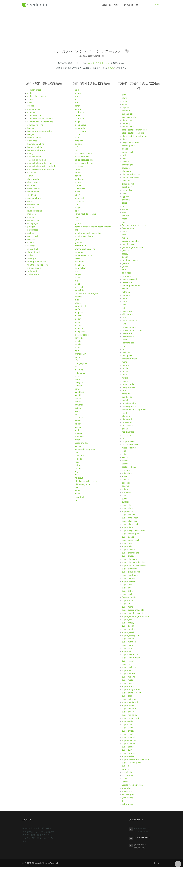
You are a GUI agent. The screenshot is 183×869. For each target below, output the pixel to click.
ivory (124, 301)
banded (30, 128)
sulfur (124, 495)
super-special (128, 737)
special (125, 479)
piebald (30, 233)
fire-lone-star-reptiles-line (134, 225)
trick (77, 462)
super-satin (127, 724)
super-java (127, 648)
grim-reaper (127, 273)
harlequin (79, 252)
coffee (78, 175)
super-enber (127, 591)
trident (125, 778)
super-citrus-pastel (131, 572)
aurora (78, 109)
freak (77, 217)
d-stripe (31, 185)
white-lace (127, 791)
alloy (124, 94)
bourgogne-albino (35, 144)
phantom (126, 416)
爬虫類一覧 (106, 5)
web (77, 474)
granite (125, 263)
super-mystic (128, 683)
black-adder (80, 125)
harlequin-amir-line (83, 255)
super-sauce (127, 727)
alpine (30, 99)
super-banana (128, 514)
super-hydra (127, 645)
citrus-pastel (128, 184)
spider (78, 424)
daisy (77, 195)
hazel (77, 258)
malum (78, 325)
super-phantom (129, 708)
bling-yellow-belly (130, 142)
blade (124, 139)
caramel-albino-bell (36, 160)
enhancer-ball (33, 188)
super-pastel (128, 705)
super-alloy (127, 505)
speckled (126, 483)
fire (123, 222)
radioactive (80, 373)
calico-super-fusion (84, 163)
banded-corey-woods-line (39, 131)
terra (77, 452)
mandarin (79, 328)
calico (77, 150)
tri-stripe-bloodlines (36, 261)
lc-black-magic (129, 327)
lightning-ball (128, 342)
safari (77, 389)
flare (124, 234)
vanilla (125, 781)
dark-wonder (33, 179)
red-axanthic (128, 432)
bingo (77, 121)
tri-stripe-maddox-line (37, 265)
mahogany (127, 355)
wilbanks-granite (82, 484)
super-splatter (128, 746)
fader (124, 218)
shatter (78, 398)
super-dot (126, 587)
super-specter (128, 743)
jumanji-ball (80, 290)
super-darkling (129, 581)
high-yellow (80, 268)
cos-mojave (127, 190)
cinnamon (126, 180)
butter (125, 155)
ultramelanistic (34, 268)
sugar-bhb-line (81, 443)
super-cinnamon (129, 568)
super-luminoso (129, 667)
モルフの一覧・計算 (130, 5)
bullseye (78, 144)
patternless (32, 230)
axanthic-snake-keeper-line (40, 121)
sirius (77, 414)
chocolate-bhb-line (131, 177)
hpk (76, 271)
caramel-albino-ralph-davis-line (42, 166)
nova (77, 350)
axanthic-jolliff (34, 115)
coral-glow (127, 187)
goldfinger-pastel (130, 260)
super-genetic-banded (132, 613)
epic (77, 211)
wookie (78, 493)
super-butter (128, 543)
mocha (125, 368)
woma (77, 490)
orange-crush (33, 220)
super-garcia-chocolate (133, 610)
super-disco (127, 584)
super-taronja (128, 753)
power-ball (127, 422)
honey (125, 288)
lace (124, 317)
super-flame (127, 607)
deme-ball (79, 198)
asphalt (125, 107)
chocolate (126, 171)
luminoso (126, 352)
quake (125, 428)
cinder (78, 169)
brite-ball (79, 140)
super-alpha (127, 508)
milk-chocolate (82, 335)
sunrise (78, 446)
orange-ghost (33, 223)
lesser (124, 339)
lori (123, 349)
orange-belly (128, 384)
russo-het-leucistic (131, 444)
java (124, 304)
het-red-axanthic (130, 279)
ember (125, 209)
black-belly (80, 128)
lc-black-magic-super (132, 330)
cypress (125, 196)
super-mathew (128, 673)
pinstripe (79, 369)
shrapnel (79, 404)
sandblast (79, 392)
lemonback (127, 333)
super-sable (127, 721)
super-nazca (128, 686)
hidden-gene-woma (131, 285)
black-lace (32, 140)
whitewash (32, 271)
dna (76, 204)
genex (77, 239)
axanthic (31, 112)
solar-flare (127, 473)
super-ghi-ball (128, 619)
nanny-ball (80, 338)
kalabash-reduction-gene (86, 293)
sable (124, 451)
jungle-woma (128, 311)
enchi (124, 212)
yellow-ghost (33, 274)
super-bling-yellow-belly (133, 530)
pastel (125, 400)
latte (124, 323)
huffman (126, 292)
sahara (30, 242)
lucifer (78, 309)
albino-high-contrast (37, 96)
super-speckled (129, 740)
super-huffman (129, 641)
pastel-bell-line (129, 403)
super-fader (127, 600)
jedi (123, 308)
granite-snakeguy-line (85, 249)
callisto (125, 161)
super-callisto (128, 549)
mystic (125, 378)
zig (76, 500)
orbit (124, 390)
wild (77, 487)
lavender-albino (34, 211)
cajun (124, 158)
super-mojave (128, 677)
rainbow (31, 239)
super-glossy (128, 622)
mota (124, 374)
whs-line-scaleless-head (86, 481)
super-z (125, 765)
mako (77, 322)
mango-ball (80, 331)
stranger (79, 433)
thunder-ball (127, 775)
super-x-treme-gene (131, 762)
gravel (125, 266)
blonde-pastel (128, 145)
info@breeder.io (142, 837)
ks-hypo (31, 207)
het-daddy (80, 261)
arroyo (125, 104)
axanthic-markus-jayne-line (40, 118)
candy (30, 153)
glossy (125, 254)
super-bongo (128, 537)
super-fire (126, 603)
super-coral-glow (130, 575)
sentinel (31, 245)
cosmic (78, 185)
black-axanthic (34, 137)
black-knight (80, 131)
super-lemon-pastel (131, 657)
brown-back (127, 152)
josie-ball (79, 287)
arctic (124, 101)
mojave (125, 371)
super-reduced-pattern (85, 449)
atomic (30, 106)
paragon (31, 226)
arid (76, 99)
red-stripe (126, 435)
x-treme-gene (128, 794)
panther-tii (127, 397)
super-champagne (130, 552)
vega (77, 471)
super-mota (127, 680)
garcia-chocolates (130, 241)
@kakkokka (139, 847)
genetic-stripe (34, 198)
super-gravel (128, 632)
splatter (125, 489)
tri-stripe (31, 258)
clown (30, 175)
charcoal (126, 168)
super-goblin (128, 626)
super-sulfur (127, 750)
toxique (78, 459)
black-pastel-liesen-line (133, 133)
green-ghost (33, 204)
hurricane (126, 295)
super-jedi (126, 651)
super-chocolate (129, 559)
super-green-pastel (131, 635)
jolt (76, 280)
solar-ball (79, 417)
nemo (77, 347)
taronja (125, 769)
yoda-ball (79, 497)
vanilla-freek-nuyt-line (132, 785)
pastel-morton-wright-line (134, 409)
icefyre (78, 274)
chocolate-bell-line (131, 174)
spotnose (126, 492)
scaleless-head (129, 467)
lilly (123, 346)
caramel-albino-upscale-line (40, 169)
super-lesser (127, 661)
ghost (30, 201)
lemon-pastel (128, 336)
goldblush (79, 242)
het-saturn (127, 282)
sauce (124, 460)
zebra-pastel (128, 804)
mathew (125, 365)
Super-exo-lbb (129, 597)
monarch (31, 214)
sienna (78, 408)
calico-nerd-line (82, 156)
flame (124, 231)
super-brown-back (130, 540)
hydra (124, 298)
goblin (125, 257)
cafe (77, 147)
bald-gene (79, 112)
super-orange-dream (131, 692)
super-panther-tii (130, 702)
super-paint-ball (129, 699)
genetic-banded (129, 244)
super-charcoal (129, 556)
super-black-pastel (131, 524)
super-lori (126, 664)
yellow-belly (127, 797)
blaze (77, 134)
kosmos (78, 296)
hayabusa (126, 276)
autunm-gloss (33, 109)
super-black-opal (130, 521)
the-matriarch (33, 252)
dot (123, 206)
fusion (125, 238)
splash (78, 427)
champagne (127, 164)
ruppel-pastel (128, 441)
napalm (78, 341)
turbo (77, 465)
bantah (78, 115)
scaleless (126, 463)
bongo (125, 149)
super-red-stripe (129, 715)
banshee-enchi (129, 117)
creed (124, 193)
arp (76, 102)
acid (77, 90)
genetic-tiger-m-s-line (132, 247)
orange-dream (128, 387)
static (77, 430)
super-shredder (129, 731)
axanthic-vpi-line (35, 125)
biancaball (79, 118)
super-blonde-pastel (131, 533)
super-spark (127, 734)
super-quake (128, 711)
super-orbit (127, 696)
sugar (77, 439)
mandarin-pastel (129, 358)
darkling (126, 199)
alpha (124, 98)
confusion (79, 179)
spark (124, 476)
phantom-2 (127, 419)
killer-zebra (127, 314)
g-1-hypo (31, 195)
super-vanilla (128, 756)
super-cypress (128, 578)
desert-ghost (33, 182)
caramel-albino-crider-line (39, 163)
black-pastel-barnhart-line (134, 129)
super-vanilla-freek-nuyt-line (135, 759)
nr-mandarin (80, 354)
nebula (78, 344)
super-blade (127, 527)
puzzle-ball (32, 236)
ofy (76, 360)
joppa (77, 284)
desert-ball (80, 201)
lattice (78, 303)
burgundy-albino (35, 147)
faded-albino (33, 191)
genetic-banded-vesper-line (88, 233)
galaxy (78, 223)
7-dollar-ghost (34, 90)
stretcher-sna (81, 436)
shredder (126, 470)
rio (123, 438)
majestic (79, 315)
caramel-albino (34, 156)
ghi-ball (125, 250)
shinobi (78, 401)
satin (124, 454)
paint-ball (126, 393)
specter (125, 486)
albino (30, 93)
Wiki (116, 5)
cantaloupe (80, 166)
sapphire (79, 395)
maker (78, 319)
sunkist (125, 502)
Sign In (156, 5)
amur (29, 102)
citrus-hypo (32, 172)
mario (124, 362)
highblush (79, 265)
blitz (77, 137)
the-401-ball (127, 772)
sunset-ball (32, 249)
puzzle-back (128, 425)
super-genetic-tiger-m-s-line (135, 616)
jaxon (77, 277)
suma (124, 498)
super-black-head (130, 517)
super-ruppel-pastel (131, 718)
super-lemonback (130, 654)
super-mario (127, 670)
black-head (127, 120)
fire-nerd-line (128, 228)
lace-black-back (129, 320)
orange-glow (81, 363)
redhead (78, 385)
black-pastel (128, 126)
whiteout (79, 478)
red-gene (79, 382)
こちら (111, 68)
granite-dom (80, 245)
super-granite (128, 629)
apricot (78, 93)
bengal (30, 134)
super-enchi (127, 594)
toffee (30, 255)
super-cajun (127, 546)
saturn (125, 457)
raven (77, 376)
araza (77, 96)
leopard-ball (80, 306)
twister (78, 468)
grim (124, 269)
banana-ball (127, 114)
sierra (77, 411)
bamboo (126, 110)
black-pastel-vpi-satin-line (134, 136)
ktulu (77, 299)
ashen (77, 106)
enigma (78, 207)
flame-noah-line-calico (85, 214)
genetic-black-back (84, 236)
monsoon (31, 217)
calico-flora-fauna (83, 153)
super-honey (128, 638)
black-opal (127, 123)
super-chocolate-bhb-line (134, 565)
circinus (78, 172)
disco (124, 203)
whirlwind (126, 788)
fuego (77, 220)
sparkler (78, 420)
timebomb (79, 455)
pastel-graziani (129, 406)
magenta (79, 312)
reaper (78, 379)
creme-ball (80, 188)
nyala (77, 357)
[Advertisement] (91, 27)
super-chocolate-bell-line (134, 562)
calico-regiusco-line (84, 160)
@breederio (140, 844)
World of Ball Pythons (99, 63)
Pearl (124, 413)
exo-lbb (125, 215)
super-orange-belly (131, 689)
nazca (125, 381)
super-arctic (127, 511)
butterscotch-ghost (36, 150)
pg (76, 366)
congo (78, 182)
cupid (77, 191)
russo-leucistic (129, 447)
